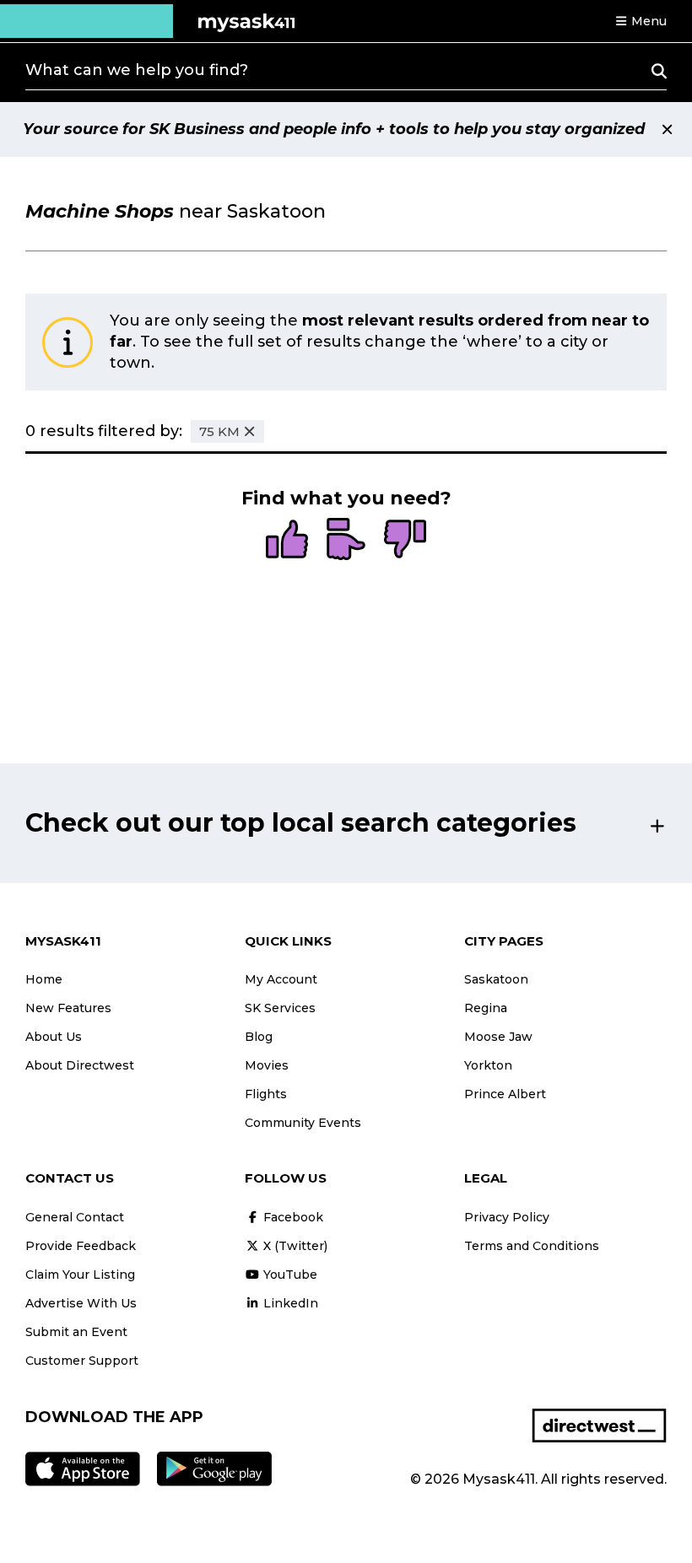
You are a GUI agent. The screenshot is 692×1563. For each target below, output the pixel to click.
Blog (259, 1036)
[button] (640, 21)
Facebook (291, 1217)
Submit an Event (76, 1331)
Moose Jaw (498, 1036)
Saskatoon (496, 979)
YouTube (288, 1274)
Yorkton (488, 1065)
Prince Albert (505, 1094)
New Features (68, 1008)
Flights (266, 1094)
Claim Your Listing (80, 1274)
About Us (53, 1036)
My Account (281, 979)
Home (43, 979)
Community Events (303, 1122)
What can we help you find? (136, 70)
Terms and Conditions (531, 1245)
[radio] (286, 540)
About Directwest (79, 1065)
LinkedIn (289, 1303)
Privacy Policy (506, 1217)
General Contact (74, 1217)
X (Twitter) (293, 1245)
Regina (485, 1008)
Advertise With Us (81, 1303)
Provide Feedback (80, 1245)
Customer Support (81, 1360)
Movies (267, 1065)
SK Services (280, 1008)
